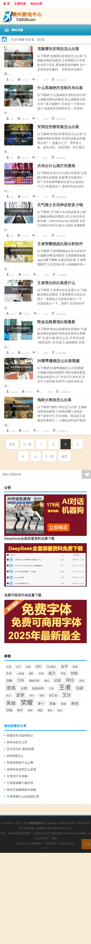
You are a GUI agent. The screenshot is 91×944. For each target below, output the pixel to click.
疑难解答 (41, 828)
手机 (63, 673)
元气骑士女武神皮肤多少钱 (60, 204)
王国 (51, 688)
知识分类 (36, 3)
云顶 (8, 666)
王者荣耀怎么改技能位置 (23, 796)
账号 (20, 710)
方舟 (20, 680)
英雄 (11, 702)
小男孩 (45, 847)
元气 (18, 666)
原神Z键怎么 (15, 755)
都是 (40, 710)
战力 (52, 672)
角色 (75, 703)
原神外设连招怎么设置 (21, 769)
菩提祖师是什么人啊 (20, 762)
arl (12, 158)
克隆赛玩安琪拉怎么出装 (58, 48)
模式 (46, 680)
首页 (12, 444)
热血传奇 (38, 688)
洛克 (81, 680)
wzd (13, 314)
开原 (41, 673)
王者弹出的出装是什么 (56, 282)
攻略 (9, 680)
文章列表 (20, 3)
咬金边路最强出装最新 (56, 321)
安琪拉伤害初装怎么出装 (58, 126)
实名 (9, 673)
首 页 (6, 3)
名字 (64, 666)
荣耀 (27, 701)
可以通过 (51, 666)
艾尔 (66, 695)
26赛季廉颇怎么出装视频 (58, 360)
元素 (28, 666)
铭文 (50, 710)
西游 (63, 703)
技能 (74, 673)
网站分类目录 (68, 823)
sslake (14, 392)
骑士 (60, 710)
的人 (8, 695)
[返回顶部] (86, 844)
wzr (13, 275)
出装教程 (61, 80)
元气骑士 (61, 236)
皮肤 (20, 695)
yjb (12, 353)
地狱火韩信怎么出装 (54, 399)
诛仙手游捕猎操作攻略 (21, 789)
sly (12, 119)
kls (12, 80)
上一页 (27, 444)
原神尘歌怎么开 (17, 742)
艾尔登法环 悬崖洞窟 (20, 749)
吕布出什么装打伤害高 (56, 165)
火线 (24, 688)
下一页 (49, 456)
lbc (12, 197)
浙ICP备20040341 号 (59, 828)
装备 (53, 703)
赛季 (30, 710)
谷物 (9, 710)
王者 (65, 686)
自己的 (53, 695)
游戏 (11, 687)
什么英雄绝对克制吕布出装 (60, 87)
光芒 (38, 666)
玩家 (79, 687)
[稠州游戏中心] (45, 16)
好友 (75, 666)
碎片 (32, 695)
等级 (41, 695)
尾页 (65, 456)
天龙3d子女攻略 (17, 776)
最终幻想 (34, 680)
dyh (13, 431)
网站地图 (29, 828)
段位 (70, 680)
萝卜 (41, 703)
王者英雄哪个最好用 (20, 783)
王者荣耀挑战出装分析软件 (60, 243)
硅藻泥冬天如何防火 (20, 735)
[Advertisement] (45, 898)
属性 (31, 673)
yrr (12, 236)
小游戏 (20, 673)
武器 (57, 680)
